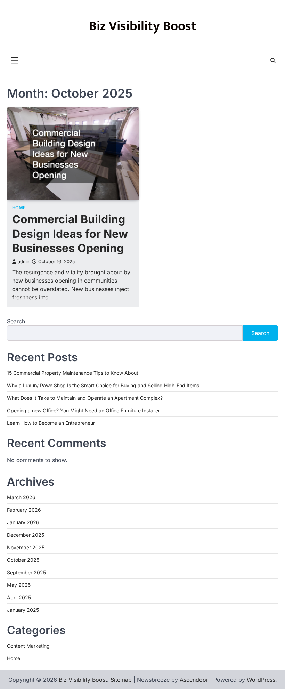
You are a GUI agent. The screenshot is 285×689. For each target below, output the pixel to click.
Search (16, 321)
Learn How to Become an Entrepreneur (51, 423)
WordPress (261, 679)
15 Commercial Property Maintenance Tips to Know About (72, 373)
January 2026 (23, 522)
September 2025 (26, 572)
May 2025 (19, 585)
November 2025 (25, 547)
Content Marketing (28, 646)
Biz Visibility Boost (142, 26)
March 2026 (21, 497)
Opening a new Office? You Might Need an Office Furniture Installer (83, 410)
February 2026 (24, 510)
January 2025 (23, 610)
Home (19, 207)
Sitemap (121, 679)
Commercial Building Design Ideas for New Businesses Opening (70, 233)
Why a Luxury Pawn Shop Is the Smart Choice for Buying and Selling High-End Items (103, 385)
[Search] (273, 60)
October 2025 (23, 560)
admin (24, 261)
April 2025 (19, 597)
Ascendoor (194, 679)
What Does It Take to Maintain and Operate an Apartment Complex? (85, 398)
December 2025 (25, 535)
